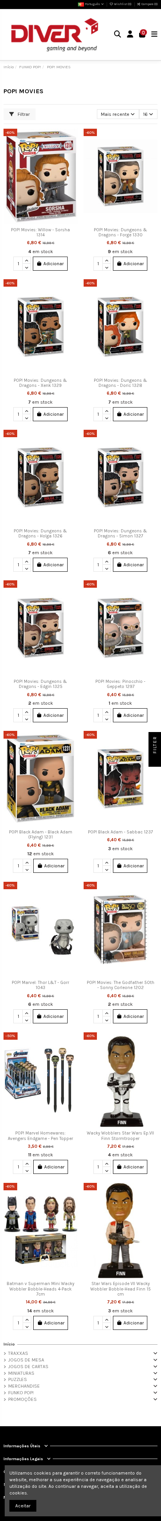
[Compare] (72, 152)
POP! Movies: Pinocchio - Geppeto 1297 (120, 684)
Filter (154, 745)
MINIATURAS (21, 1373)
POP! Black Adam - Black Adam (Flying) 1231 (40, 835)
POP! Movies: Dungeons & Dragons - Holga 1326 (40, 533)
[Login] (130, 35)
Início (9, 1344)
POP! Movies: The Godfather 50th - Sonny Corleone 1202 (120, 985)
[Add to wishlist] (72, 139)
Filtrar (23, 114)
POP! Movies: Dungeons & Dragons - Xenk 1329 (40, 383)
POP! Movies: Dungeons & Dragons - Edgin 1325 (40, 684)
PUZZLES (17, 1379)
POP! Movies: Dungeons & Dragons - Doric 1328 (120, 383)
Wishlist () (122, 4)
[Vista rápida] (72, 165)
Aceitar (22, 1506)
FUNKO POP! (21, 1392)
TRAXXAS (18, 1353)
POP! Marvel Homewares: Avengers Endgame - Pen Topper (40, 1136)
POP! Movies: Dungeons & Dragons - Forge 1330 (120, 232)
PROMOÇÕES (22, 1399)
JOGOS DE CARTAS (28, 1366)
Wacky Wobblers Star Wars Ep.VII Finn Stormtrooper (120, 1136)
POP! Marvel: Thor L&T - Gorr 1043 (40, 985)
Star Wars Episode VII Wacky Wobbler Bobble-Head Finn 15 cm (120, 1289)
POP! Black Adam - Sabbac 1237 (120, 832)
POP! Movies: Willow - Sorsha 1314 (40, 232)
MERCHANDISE (24, 1386)
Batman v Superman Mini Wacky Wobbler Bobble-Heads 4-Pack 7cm (40, 1289)
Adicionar (53, 263)
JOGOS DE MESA (26, 1360)
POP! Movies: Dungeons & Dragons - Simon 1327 (120, 533)
